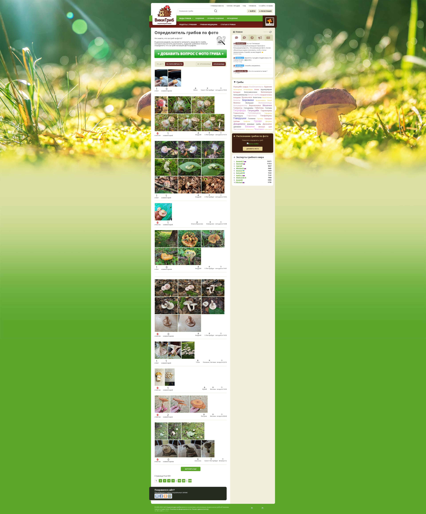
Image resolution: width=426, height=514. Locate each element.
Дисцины (268, 121)
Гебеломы (259, 108)
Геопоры (268, 108)
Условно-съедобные (215, 18)
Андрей (239, 180)
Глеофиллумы (266, 115)
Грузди (258, 121)
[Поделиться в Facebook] (161, 496)
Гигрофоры (239, 110)
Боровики (248, 100)
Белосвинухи (266, 92)
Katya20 (239, 173)
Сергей (239, 166)
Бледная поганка (266, 95)
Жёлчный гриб (265, 127)
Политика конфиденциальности (180, 509)
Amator (239, 170)
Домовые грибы (254, 124)
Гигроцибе (253, 110)
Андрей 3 (240, 161)
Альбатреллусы (256, 86)
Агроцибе (237, 86)
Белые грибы (254, 94)
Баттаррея (236, 92)
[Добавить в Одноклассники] (165, 496)
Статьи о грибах (228, 24)
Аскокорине (237, 89)
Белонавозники (250, 92)
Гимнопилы (238, 113)
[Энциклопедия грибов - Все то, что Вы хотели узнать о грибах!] (165, 15)
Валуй (270, 100)
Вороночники (255, 105)
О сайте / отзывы (266, 6)
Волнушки (249, 103)
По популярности (174, 64)
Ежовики (250, 126)
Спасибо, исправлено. (252, 66)
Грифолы (247, 121)
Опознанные (219, 64)
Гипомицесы (254, 113)
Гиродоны (268, 113)
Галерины (237, 108)
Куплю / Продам (233, 6)
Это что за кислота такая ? (257, 71)
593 (189, 480)
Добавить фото (252, 149)
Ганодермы (248, 108)
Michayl (239, 182)
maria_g (239, 175)
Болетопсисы (267, 97)
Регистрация (266, 11)
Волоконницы (265, 102)
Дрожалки (267, 124)
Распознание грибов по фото (252, 136)
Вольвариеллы (240, 105)
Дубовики (237, 127)
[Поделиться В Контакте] (157, 496)
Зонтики (259, 129)
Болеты (236, 100)
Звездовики (239, 129)
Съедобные (199, 18)
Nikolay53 (240, 168)
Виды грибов (185, 18)
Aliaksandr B (241, 177)
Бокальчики (247, 97)
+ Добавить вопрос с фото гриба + (191, 53)
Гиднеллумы (266, 110)
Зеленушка (249, 129)
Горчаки (260, 119)
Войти (252, 11)
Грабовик (236, 121)
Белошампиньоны (240, 95)
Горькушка (268, 119)
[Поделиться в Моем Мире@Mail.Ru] (169, 496)
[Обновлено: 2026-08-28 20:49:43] (270, 32)
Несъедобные (232, 18)
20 (184, 480)
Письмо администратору (200, 509)
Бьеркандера (261, 100)
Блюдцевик (237, 97)
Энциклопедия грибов (173, 507)
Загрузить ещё (190, 469)
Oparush (239, 163)
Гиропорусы (238, 116)
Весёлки (236, 103)
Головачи (251, 118)
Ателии (256, 89)
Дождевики (239, 123)
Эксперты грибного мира (250, 157)
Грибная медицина (208, 24)
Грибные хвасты (217, 6)
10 (179, 480)
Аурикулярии (266, 89)
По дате (160, 64)
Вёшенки (267, 105)
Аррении (268, 86)
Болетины (257, 97)
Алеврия (245, 87)
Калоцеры (268, 129)
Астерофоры (248, 89)
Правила (252, 6)
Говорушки (239, 118)
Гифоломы (252, 115)
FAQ (244, 6)
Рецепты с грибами (188, 24)
